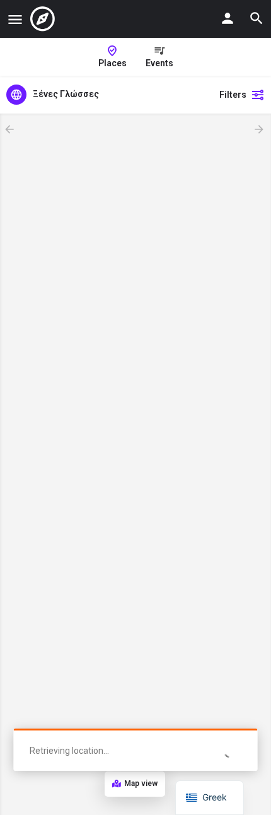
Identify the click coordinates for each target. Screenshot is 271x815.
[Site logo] (44, 19)
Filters (232, 95)
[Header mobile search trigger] (256, 18)
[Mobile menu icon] (15, 19)
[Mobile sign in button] (227, 18)
